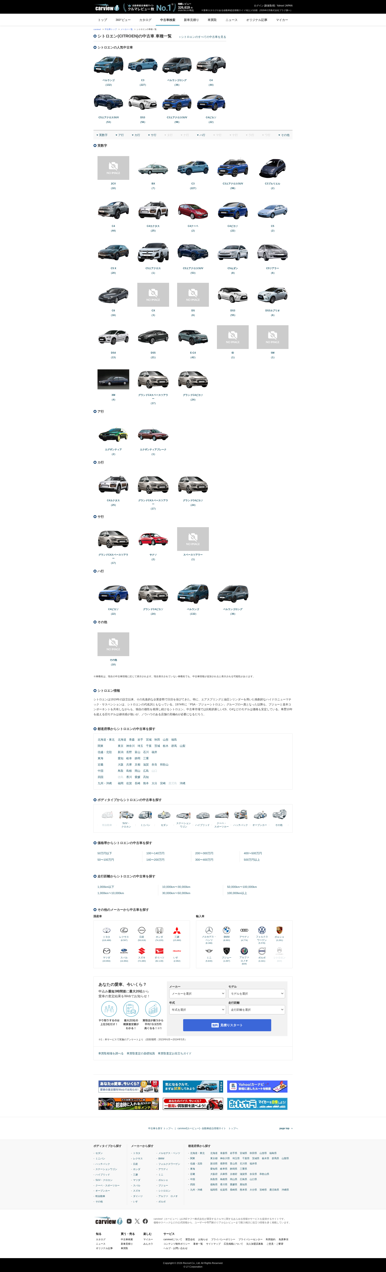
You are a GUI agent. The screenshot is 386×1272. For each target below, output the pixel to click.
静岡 (137, 758)
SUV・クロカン (104, 1180)
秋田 (157, 739)
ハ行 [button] (202, 135)
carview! (97, 29)
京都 (137, 764)
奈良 (154, 764)
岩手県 (233, 1153)
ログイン (259, 5)
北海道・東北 (106, 739)
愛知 (120, 758)
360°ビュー (123, 20)
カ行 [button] (137, 135)
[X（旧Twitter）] (137, 1221)
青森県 (223, 1153)
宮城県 (243, 1153)
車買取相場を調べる (111, 1053)
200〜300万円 (204, 853)
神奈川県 (225, 1158)
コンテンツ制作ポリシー (176, 1243)
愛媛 (137, 777)
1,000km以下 (106, 886)
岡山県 (233, 1179)
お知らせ (203, 1239)
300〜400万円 (204, 859)
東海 (100, 758)
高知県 (243, 1184)
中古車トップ (111, 29)
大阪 (120, 764)
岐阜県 (223, 1168)
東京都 (214, 1158)
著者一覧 (198, 1243)
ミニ (160, 1174)
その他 (99, 1201)
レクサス (138, 1158)
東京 (120, 745)
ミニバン (100, 1158)
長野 (129, 752)
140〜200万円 (155, 859)
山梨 (182, 745)
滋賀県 (243, 1174)
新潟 (120, 752)
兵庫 (129, 764)
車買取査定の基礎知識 (141, 1053)
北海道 (122, 739)
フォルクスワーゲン (169, 1164)
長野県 (223, 1163)
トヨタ (136, 1153)
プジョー (163, 1185)
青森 (132, 739)
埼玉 (140, 745)
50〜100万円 (106, 859)
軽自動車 (100, 1196)
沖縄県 (285, 1189)
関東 (100, 745)
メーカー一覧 (127, 29)
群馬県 (275, 1158)
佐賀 (129, 783)
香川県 (223, 1184)
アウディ (163, 1169)
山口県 (253, 1179)
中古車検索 (167, 20)
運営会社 (190, 1239)
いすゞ (136, 1201)
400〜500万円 (253, 853)
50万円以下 (105, 853)
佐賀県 (223, 1189)
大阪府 (214, 1174)
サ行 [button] (153, 135)
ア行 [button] (121, 135)
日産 (135, 1164)
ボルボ (162, 1201)
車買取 (212, 20)
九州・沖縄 (105, 783)
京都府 (233, 1174)
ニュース (232, 20)
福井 (154, 752)
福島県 (273, 1153)
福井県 (253, 1163)
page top (284, 1128)
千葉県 (245, 1158)
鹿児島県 (274, 1189)
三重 (146, 758)
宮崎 (163, 783)
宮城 (149, 739)
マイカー (282, 20)
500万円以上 (252, 859)
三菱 (135, 1174)
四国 (100, 777)
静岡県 (233, 1168)
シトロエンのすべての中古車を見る (203, 36)
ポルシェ (163, 1180)
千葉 (149, 745)
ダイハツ (138, 1196)
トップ (102, 20)
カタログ (145, 20)
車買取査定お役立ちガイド (175, 1053)
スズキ (136, 1190)
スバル (136, 1185)
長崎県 (233, 1189)
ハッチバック (102, 1164)
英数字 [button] (103, 135)
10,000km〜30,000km (176, 886)
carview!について (172, 1239)
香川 (129, 777)
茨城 (157, 745)
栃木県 (265, 1158)
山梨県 (285, 1158)
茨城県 (255, 1158)
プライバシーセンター (250, 1239)
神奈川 (130, 745)
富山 (137, 752)
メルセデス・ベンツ (169, 1153)
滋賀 (146, 764)
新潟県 (214, 1163)
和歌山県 (264, 1174)
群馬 (174, 745)
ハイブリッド (102, 1174)
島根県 (223, 1179)
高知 (146, 777)
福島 (174, 739)
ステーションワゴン (106, 1169)
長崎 (137, 783)
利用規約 (270, 1239)
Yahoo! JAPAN (285, 5)
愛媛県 (233, 1184)
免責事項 (283, 1239)
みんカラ (148, 1243)
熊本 (146, 783)
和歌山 (164, 764)
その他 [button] (285, 135)
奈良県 (253, 1174)
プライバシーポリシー (223, 1239)
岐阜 (129, 758)
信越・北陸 (105, 752)
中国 (100, 770)
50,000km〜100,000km (242, 886)
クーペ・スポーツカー (107, 1185)
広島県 (243, 1179)
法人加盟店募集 (254, 1243)
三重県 (243, 1168)
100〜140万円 (155, 853)
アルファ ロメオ (168, 1196)
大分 (154, 783)
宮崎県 (263, 1189)
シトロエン (164, 1190)
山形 (165, 739)
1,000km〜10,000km (111, 893)
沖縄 (182, 783)
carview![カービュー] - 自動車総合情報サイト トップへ (208, 1128)
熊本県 (243, 1189)
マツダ (136, 1180)
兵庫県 (223, 1174)
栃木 (165, 745)
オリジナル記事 (256, 20)
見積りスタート (231, 1025)
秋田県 (253, 1153)
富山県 (233, 1163)
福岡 (120, 783)
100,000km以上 (237, 893)
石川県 (243, 1163)
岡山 (137, 770)
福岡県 (214, 1189)
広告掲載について (233, 1243)
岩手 (140, 739)
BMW (161, 1158)
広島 (146, 770)
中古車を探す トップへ (160, 1128)
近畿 (100, 764)
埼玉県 (236, 1158)
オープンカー (102, 1190)
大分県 (253, 1189)
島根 (129, 770)
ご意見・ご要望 (274, 1243)
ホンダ (136, 1169)
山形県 (263, 1153)
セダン (99, 1153)
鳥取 (120, 770)
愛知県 (214, 1168)
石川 (146, 752)
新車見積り (191, 20)
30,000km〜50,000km (176, 893)
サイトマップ (213, 1243)
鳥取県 (214, 1179)
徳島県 (214, 1184)
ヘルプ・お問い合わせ (175, 1248)
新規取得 (269, 5)
